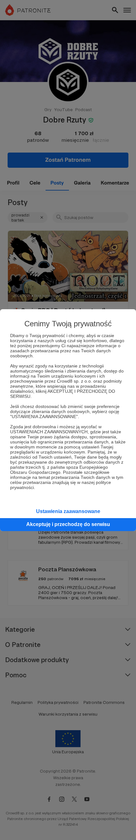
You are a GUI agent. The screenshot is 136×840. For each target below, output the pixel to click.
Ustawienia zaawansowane (68, 511)
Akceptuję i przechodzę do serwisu (68, 524)
